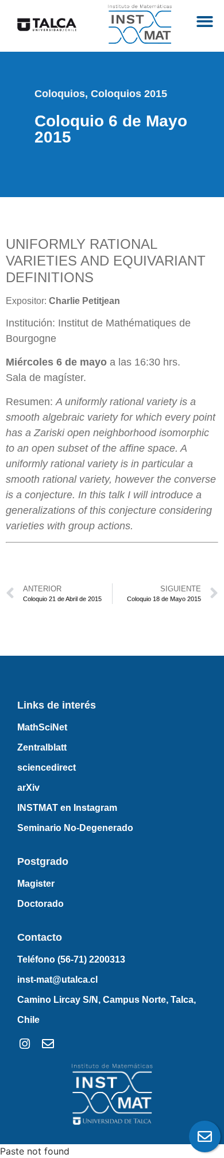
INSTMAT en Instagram (67, 808)
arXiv (28, 787)
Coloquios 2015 (129, 93)
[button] (205, 21)
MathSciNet (42, 727)
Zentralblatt (42, 747)
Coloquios (59, 93)
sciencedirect (46, 767)
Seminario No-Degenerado (75, 828)
